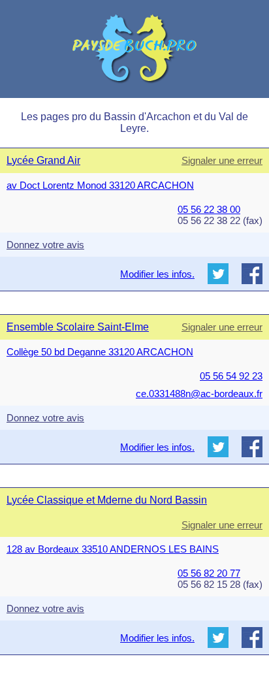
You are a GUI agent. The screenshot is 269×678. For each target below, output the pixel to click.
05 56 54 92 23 (231, 375)
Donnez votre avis (45, 244)
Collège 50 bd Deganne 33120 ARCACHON (100, 351)
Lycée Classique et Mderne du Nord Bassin (107, 500)
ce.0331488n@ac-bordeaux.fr (199, 393)
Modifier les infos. (157, 274)
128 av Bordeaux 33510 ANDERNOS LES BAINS (113, 549)
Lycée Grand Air (43, 160)
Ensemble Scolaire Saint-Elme (78, 326)
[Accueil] (134, 49)
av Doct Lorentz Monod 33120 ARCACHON (100, 185)
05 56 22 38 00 (209, 209)
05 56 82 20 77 (209, 573)
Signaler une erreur (222, 160)
